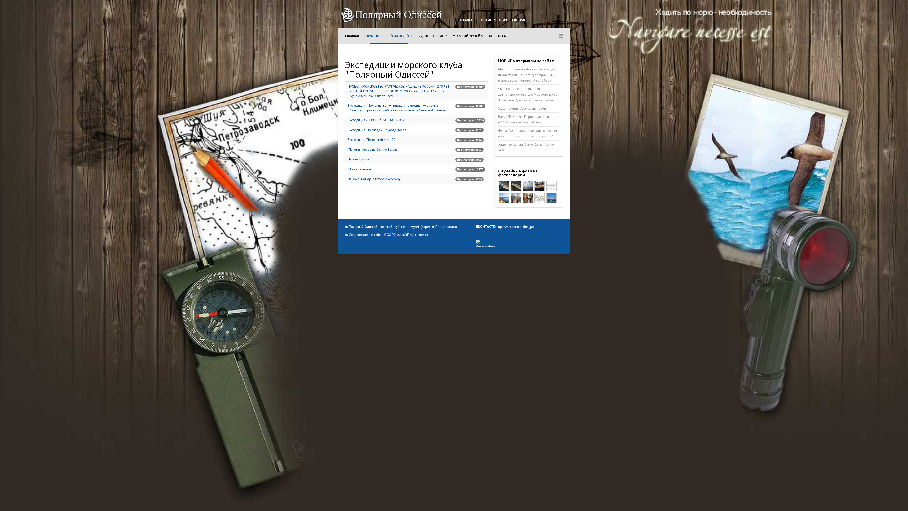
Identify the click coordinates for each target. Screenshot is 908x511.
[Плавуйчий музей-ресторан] (551, 186)
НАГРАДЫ (465, 20)
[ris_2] (539, 198)
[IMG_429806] (528, 198)
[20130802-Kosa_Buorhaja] (551, 198)
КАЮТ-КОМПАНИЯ (492, 20)
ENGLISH (518, 20)
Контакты (498, 36)
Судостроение (431, 36)
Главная (352, 36)
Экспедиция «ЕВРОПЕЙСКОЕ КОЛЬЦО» (376, 120)
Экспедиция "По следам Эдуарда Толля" (377, 130)
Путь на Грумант (359, 159)
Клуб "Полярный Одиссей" (387, 36)
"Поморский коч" (360, 169)
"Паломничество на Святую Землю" (373, 149)
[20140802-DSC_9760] (504, 198)
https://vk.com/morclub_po (515, 227)
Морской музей (466, 36)
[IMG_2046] (528, 186)
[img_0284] (516, 198)
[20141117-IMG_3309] (504, 186)
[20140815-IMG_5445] (539, 186)
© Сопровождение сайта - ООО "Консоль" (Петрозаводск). (387, 235)
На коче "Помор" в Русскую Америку (374, 179)
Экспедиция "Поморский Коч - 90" (372, 139)
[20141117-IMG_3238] (516, 186)
